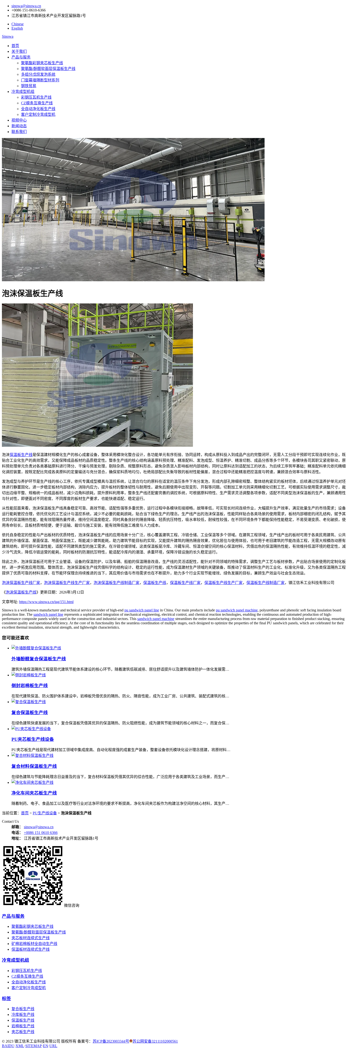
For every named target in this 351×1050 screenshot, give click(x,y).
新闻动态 (19, 126)
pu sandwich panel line (141, 610)
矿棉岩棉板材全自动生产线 (34, 944)
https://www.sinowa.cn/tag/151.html (46, 602)
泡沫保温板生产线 (21, 592)
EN (45, 1046)
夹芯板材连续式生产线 (30, 938)
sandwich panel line (48, 614)
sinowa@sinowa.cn (26, 6)
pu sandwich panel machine (237, 610)
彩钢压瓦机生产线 (36, 97)
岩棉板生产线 (22, 1026)
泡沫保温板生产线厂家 (21, 583)
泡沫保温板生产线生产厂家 (67, 583)
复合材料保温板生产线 (34, 766)
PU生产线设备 (45, 813)
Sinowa (7, 36)
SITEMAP (33, 1046)
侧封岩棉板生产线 (29, 685)
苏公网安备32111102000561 (155, 1041)
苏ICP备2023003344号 (111, 1041)
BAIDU (8, 1046)
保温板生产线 (21, 455)
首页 (15, 46)
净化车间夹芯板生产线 (34, 792)
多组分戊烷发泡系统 (38, 74)
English (17, 28)
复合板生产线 (22, 1009)
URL (53, 1046)
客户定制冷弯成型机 (38, 114)
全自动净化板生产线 (38, 109)
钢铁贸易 (28, 86)
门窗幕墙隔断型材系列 (40, 80)
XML (20, 1046)
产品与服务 (21, 57)
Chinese (17, 24)
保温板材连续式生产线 (30, 949)
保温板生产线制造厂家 (265, 583)
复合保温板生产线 (29, 712)
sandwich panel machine (155, 619)
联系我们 (19, 132)
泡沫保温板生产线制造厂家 (116, 583)
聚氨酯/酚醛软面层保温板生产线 (48, 69)
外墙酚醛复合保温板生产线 (38, 658)
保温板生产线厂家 (185, 583)
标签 (6, 998)
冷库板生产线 (22, 1015)
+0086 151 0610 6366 (41, 833)
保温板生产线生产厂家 (223, 583)
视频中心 (19, 120)
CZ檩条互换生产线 (37, 103)
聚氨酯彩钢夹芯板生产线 (42, 63)
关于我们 (19, 51)
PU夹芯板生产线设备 (32, 739)
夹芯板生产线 (22, 1032)
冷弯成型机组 (22, 92)
